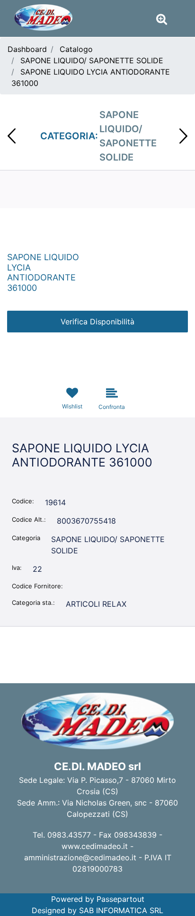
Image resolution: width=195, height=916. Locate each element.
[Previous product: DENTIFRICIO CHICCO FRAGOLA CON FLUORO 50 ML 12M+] (11, 136)
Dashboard (27, 49)
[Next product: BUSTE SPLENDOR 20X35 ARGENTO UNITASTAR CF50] (183, 136)
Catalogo (76, 49)
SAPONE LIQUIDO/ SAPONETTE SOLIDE (91, 60)
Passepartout (120, 899)
